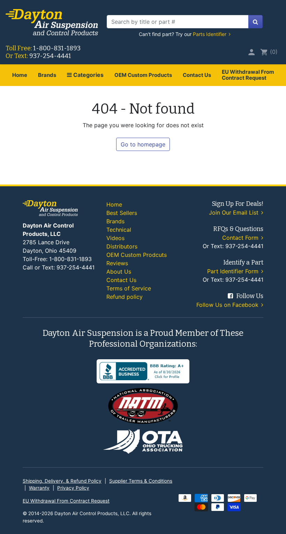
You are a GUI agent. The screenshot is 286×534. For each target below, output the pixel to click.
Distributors (121, 246)
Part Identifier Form (233, 271)
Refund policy (124, 296)
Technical (118, 229)
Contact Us (197, 75)
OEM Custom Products (143, 75)
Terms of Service (128, 288)
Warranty (39, 488)
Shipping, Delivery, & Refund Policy (62, 481)
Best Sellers (121, 212)
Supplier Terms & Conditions (140, 481)
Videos (115, 237)
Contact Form (241, 237)
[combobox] (178, 21)
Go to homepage (143, 144)
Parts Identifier (210, 34)
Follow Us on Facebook (228, 304)
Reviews (117, 263)
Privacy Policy (73, 488)
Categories (88, 74)
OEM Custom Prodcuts (136, 254)
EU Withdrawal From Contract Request (248, 74)
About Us (118, 271)
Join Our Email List (234, 212)
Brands (47, 75)
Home (19, 75)
